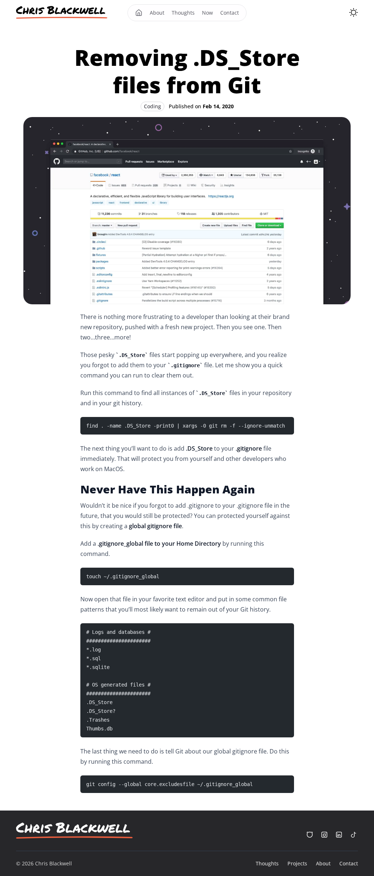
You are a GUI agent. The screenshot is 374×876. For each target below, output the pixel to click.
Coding (152, 106)
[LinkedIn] (339, 834)
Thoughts (183, 12)
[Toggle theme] (353, 12)
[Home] (61, 12)
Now (207, 12)
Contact (229, 12)
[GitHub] (309, 834)
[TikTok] (353, 834)
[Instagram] (324, 834)
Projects (297, 863)
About (157, 12)
